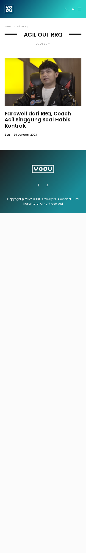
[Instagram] (47, 185)
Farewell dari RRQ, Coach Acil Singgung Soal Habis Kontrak (38, 120)
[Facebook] (38, 185)
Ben (7, 135)
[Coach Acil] (43, 82)
